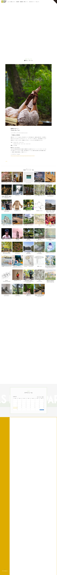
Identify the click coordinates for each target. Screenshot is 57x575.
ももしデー (37, 1)
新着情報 (21, 1)
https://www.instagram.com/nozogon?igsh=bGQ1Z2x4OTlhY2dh (23, 155)
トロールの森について (11, 1)
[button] (54, 2)
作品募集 (17, 1)
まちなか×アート (32, 1)
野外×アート (26, 1)
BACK (6, 161)
